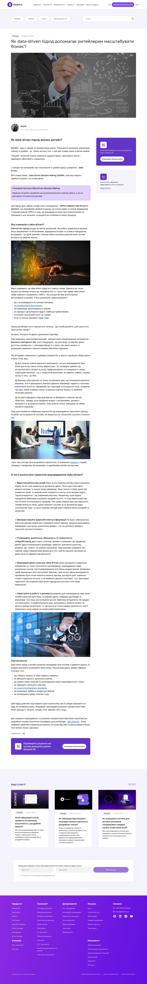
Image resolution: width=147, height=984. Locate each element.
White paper (92, 916)
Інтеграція (41, 928)
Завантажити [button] (105, 188)
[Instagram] (125, 916)
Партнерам (80, 4)
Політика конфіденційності (111, 974)
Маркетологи (67, 932)
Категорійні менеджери (71, 912)
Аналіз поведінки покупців (98, 953)
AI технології (42, 932)
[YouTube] (131, 916)
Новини (31, 19)
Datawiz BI (16, 908)
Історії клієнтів (93, 912)
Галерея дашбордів (95, 920)
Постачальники (68, 920)
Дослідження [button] (59, 19)
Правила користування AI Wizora (91, 974)
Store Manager (17, 928)
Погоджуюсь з (38, 875)
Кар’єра (15, 949)
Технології (46, 4)
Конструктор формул (45, 920)
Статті (44, 19)
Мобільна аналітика (45, 916)
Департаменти (59, 4)
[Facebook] (114, 916)
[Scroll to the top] (141, 884)
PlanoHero (16, 912)
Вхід (109, 4)
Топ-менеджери (68, 908)
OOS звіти (91, 961)
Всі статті (132, 784)
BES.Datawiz (73, 721)
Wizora (14, 916)
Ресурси (70, 4)
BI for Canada (17, 936)
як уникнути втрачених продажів (30, 688)
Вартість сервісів (92, 4)
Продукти (36, 4)
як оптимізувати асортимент (28, 305)
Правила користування (128, 974)
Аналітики (66, 928)
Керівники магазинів (70, 916)
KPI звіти (91, 965)
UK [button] (137, 4)
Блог (89, 908)
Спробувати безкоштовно (123, 4)
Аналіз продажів (94, 945)
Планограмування (44, 936)
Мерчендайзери (68, 924)
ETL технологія (43, 944)
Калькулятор (42, 924)
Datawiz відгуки (94, 924)
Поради (17, 19)
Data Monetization (19, 924)
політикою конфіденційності (43, 875)
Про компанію (17, 945)
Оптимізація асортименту (98, 949)
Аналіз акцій (92, 957)
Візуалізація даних (44, 912)
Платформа (16, 932)
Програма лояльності (45, 955)
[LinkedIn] (120, 916)
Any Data (40, 940)
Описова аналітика (44, 908)
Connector (16, 920)
